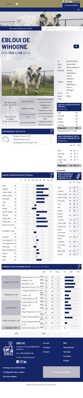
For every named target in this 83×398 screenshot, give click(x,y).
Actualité (67, 356)
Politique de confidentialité (14, 368)
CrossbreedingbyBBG (71, 5)
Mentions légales (10, 376)
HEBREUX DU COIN (45, 122)
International (68, 347)
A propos (46, 347)
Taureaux (67, 352)
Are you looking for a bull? (20, 28)
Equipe (66, 360)
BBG (65, 343)
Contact (76, 1)
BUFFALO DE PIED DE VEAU (28, 116)
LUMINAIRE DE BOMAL (45, 113)
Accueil (46, 343)
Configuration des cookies (13, 372)
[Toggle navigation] (78, 9)
